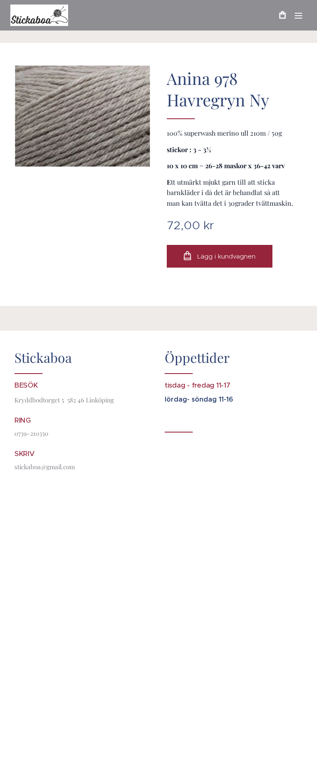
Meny (298, 15)
